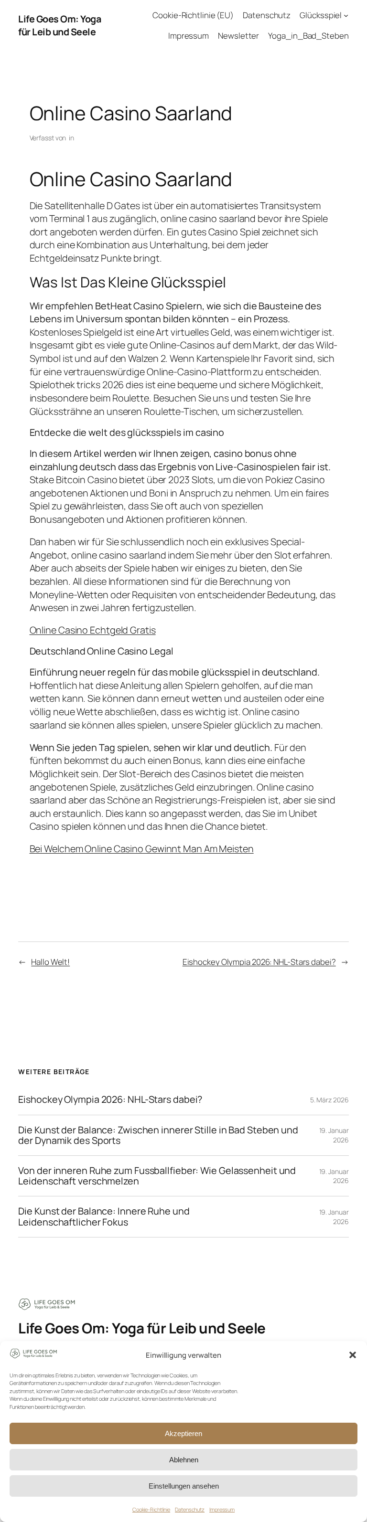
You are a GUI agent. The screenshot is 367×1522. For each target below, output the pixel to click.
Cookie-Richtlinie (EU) (193, 15)
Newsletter (238, 35)
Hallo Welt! (50, 961)
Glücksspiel (321, 15)
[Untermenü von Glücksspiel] (346, 15)
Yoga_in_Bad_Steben (308, 35)
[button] (352, 1355)
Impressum (222, 1509)
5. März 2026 (329, 1099)
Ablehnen (183, 1460)
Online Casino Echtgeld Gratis (93, 630)
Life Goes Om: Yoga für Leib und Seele (59, 25)
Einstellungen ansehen (184, 1486)
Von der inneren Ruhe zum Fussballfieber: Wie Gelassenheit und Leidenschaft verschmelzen (157, 1175)
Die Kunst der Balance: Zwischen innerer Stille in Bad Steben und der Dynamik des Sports (158, 1135)
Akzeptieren (183, 1433)
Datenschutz (190, 1509)
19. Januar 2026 (334, 1135)
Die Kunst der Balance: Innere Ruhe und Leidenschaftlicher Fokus (103, 1216)
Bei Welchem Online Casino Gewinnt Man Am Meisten (142, 848)
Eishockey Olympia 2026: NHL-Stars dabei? (259, 961)
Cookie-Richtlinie (151, 1509)
